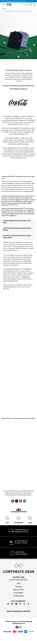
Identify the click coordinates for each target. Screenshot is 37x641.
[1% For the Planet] (19, 627)
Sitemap (18, 586)
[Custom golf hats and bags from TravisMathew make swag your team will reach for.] (18, 337)
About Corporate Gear (18, 579)
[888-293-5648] (7, 518)
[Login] (27, 5)
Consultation (18, 523)
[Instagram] (8, 604)
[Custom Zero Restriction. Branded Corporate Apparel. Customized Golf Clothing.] (28, 471)
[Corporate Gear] (18, 568)
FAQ (18, 583)
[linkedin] (24, 501)
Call (7, 523)
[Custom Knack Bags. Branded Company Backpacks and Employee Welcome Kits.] (8, 471)
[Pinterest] (20, 604)
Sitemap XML (18, 589)
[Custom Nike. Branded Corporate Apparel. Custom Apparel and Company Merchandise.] (8, 444)
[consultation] (18, 518)
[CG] (6, 4)
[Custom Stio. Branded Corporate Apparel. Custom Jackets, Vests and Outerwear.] (8, 485)
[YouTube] (16, 604)
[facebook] (12, 501)
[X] (24, 604)
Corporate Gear (15, 621)
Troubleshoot (18, 596)
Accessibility (18, 593)
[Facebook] (28, 604)
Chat (30, 523)
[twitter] (16, 501)
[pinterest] (20, 501)
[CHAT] (30, 518)
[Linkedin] (12, 604)
